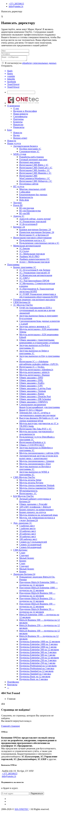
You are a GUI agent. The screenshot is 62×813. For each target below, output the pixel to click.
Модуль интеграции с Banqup (34, 375)
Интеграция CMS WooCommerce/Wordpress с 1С (34, 177)
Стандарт (24, 555)
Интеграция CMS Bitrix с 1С (33, 165)
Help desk (24, 200)
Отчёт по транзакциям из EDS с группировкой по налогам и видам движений (37, 310)
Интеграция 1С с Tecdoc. (32, 367)
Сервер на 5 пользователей (33, 542)
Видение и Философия (25, 111)
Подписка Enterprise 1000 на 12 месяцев (39, 641)
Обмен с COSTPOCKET (31, 445)
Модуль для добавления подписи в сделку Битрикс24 (37, 519)
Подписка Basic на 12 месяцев (34, 676)
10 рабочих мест (27, 531)
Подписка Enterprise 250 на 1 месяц (37, 663)
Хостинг (17, 202)
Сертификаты (20, 116)
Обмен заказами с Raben (31, 394)
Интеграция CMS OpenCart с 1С (35, 167)
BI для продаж (26, 208)
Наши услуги (14, 143)
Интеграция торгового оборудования (32, 237)
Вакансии (18, 124)
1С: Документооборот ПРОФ (34, 280)
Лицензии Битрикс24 (24, 574)
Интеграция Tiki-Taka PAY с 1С (35, 429)
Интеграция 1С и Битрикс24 (34, 235)
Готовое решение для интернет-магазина (34, 299)
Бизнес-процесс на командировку (36, 509)
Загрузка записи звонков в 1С (34, 326)
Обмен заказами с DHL (31, 380)
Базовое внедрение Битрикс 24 (35, 229)
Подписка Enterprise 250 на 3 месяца (37, 660)
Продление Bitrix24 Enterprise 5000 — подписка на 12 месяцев (38, 583)
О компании (13, 105)
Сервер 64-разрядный (30, 547)
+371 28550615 (16, 3)
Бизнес (22, 560)
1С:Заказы (24, 248)
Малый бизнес (26, 558)
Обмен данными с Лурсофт (33, 504)
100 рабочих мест (28, 539)
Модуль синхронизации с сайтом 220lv (39, 453)
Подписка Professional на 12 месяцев (38, 665)
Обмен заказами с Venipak (32, 391)
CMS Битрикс (20, 550)
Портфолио (13, 682)
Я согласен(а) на (30, 63)
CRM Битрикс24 (21, 302)
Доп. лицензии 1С (22, 523)
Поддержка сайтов (28, 183)
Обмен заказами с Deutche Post (35, 396)
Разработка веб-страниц (31, 157)
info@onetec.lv (16, 6)
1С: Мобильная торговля (32, 254)
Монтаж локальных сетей (32, 189)
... (8, 687)
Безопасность (26, 197)
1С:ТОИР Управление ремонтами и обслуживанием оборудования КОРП (38, 295)
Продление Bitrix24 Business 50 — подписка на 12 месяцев (36, 610)
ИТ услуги (18, 186)
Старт (22, 552)
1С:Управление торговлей (32, 221)
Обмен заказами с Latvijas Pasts (35, 388)
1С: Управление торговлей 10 (34, 272)
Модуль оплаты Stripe (30, 480)
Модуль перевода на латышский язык (38, 515)
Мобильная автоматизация (27, 245)
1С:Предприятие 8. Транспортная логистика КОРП (36, 290)
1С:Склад (24, 251)
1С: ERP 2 (24, 278)
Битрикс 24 (19, 227)
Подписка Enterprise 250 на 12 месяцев (39, 657)
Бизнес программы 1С (24, 267)
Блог (9, 130)
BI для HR (24, 213)
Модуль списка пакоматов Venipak (36, 485)
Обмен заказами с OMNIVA (33, 402)
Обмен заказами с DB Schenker (35, 399)
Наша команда (20, 113)
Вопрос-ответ (20, 138)
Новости (17, 132)
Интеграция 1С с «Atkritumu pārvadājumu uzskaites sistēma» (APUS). (39, 362)
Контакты (12, 684)
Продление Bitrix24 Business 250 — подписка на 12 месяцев (37, 599)
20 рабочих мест (27, 534)
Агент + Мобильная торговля (34, 262)
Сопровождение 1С (29, 151)
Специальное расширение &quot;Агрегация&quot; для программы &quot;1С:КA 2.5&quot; (39, 407)
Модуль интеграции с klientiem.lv (36, 369)
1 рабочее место (27, 528)
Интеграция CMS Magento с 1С (35, 173)
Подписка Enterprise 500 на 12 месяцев (39, 649)
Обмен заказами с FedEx (31, 383)
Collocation (24, 192)
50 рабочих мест (27, 536)
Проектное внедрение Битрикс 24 (36, 232)
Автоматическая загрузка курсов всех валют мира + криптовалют (38, 457)
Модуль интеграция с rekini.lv (34, 372)
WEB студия (19, 154)
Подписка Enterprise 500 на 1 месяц (37, 655)
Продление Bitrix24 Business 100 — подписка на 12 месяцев (37, 605)
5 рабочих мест (27, 525)
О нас (16, 108)
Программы (13, 264)
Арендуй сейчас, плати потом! (35, 218)
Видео (16, 135)
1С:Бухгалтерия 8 (28, 224)
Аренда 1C (18, 216)
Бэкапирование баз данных (33, 194)
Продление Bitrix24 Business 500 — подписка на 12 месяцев (37, 594)
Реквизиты (18, 127)
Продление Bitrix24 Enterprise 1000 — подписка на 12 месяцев (38, 589)
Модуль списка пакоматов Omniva (36, 488)
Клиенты (18, 122)
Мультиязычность (28, 490)
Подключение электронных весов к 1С (39, 243)
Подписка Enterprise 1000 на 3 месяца (38, 644)
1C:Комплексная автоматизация (35, 275)
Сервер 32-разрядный (30, 544)
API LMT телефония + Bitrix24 (35, 507)
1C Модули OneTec (23, 305)
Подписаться (37, 793)
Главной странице (10, 726)
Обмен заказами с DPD (31, 377)
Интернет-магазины (29, 162)
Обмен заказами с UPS (31, 385)
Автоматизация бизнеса (25, 146)
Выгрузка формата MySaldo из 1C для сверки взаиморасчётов (38, 419)
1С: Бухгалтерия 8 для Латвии (34, 270)
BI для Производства (30, 210)
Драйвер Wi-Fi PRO (29, 256)
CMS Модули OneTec (24, 477)
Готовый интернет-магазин (33, 159)
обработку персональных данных (39, 63)
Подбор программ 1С (30, 148)
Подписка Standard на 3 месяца (35, 674)
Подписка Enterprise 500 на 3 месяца (37, 652)
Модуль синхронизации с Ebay (35, 464)
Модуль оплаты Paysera (31, 482)
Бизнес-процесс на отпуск (32, 512)
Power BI (17, 205)
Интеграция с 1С (28, 493)
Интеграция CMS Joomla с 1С (34, 170)
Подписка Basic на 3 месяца (33, 679)
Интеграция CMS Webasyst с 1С (35, 181)
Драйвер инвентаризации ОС (34, 259)
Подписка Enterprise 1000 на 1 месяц (38, 647)
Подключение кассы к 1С (32, 240)
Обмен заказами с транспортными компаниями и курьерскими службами (39, 341)
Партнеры (18, 119)
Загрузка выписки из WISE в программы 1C (34, 473)
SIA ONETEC (22, 809)
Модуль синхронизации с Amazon (36, 461)
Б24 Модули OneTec (23, 496)
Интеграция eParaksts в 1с (32, 442)
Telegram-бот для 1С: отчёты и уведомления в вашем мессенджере (37, 414)
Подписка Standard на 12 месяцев (36, 671)
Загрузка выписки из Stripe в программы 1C (34, 352)
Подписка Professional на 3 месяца (36, 668)
